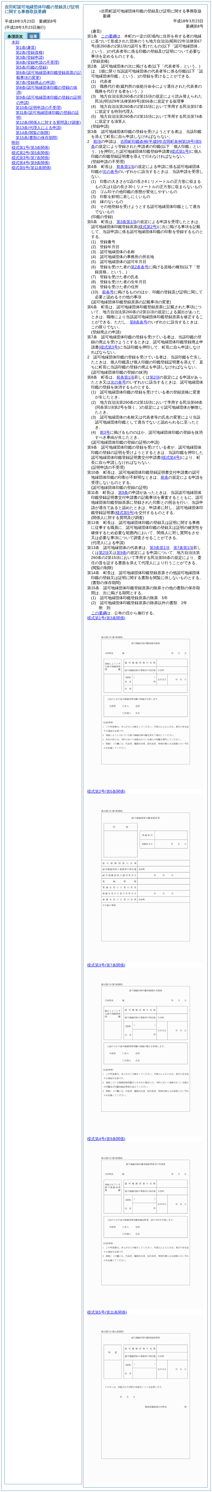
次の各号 (110, 171)
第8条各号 (138, 322)
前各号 (108, 292)
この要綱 (108, 36)
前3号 (105, 432)
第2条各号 (140, 267)
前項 (97, 141)
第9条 (123, 492)
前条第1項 (125, 166)
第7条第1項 (183, 547)
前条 (164, 477)
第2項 (155, 377)
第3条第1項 (126, 221)
